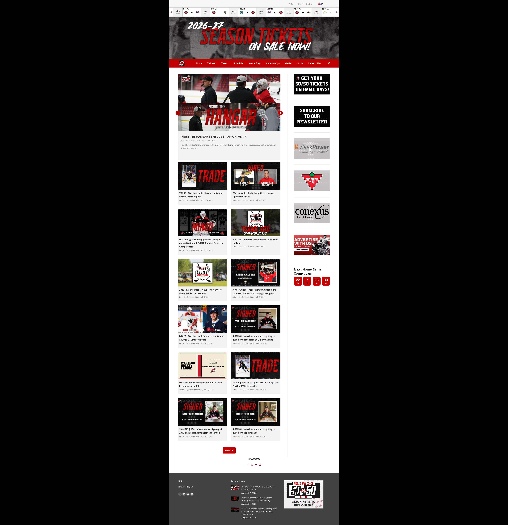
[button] (178, 113)
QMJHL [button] (309, 4)
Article (181, 200)
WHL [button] (291, 4)
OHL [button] (300, 4)
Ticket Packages (185, 486)
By (193, 140)
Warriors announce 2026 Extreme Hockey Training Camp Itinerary (256, 499)
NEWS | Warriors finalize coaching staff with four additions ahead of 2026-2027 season (259, 511)
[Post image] (235, 487)
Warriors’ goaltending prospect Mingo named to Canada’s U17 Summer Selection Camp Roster (201, 243)
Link (182, 140)
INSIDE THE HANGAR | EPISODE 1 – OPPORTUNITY (214, 136)
